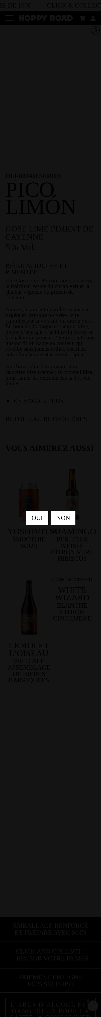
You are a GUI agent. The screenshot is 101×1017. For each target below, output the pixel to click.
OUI (37, 517)
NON (63, 517)
